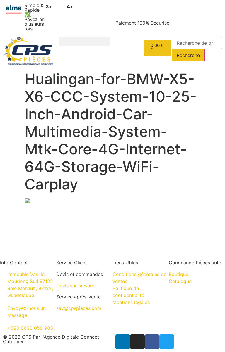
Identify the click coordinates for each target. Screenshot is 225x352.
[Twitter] (166, 341)
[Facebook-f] (152, 341)
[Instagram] (137, 341)
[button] (84, 41)
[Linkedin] (122, 341)
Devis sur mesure (75, 286)
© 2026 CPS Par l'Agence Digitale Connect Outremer (51, 339)
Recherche (188, 55)
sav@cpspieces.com (78, 308)
